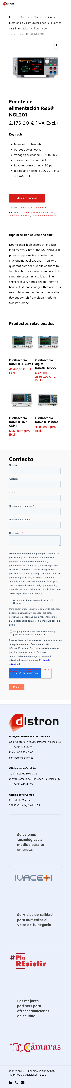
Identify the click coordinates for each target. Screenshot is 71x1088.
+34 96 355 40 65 (22, 752)
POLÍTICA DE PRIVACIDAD (41, 1071)
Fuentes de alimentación (34, 207)
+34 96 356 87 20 (22, 747)
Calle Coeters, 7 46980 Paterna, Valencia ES (35, 741)
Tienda (24, 17)
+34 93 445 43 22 (22, 784)
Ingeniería (25, 215)
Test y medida (43, 17)
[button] (56, 45)
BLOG (43, 1074)
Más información (27, 198)
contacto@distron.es (21, 757)
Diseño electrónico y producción (37, 212)
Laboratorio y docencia (44, 215)
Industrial (14, 215)
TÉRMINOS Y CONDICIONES (23, 1074)
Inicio (12, 17)
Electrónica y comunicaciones (27, 22)
